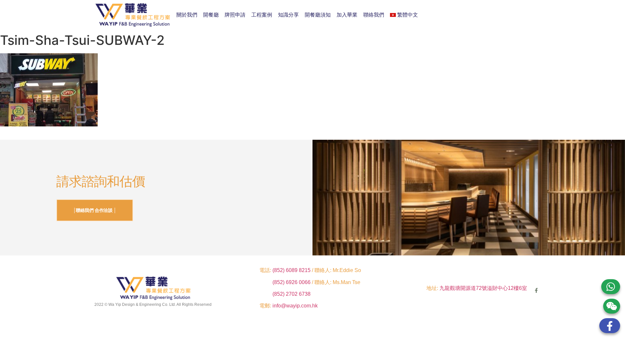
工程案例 (261, 15)
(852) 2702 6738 (291, 294)
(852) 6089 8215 (291, 270)
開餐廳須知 (318, 15)
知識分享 (288, 15)
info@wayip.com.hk (295, 305)
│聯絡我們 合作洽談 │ (95, 210)
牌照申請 (235, 15)
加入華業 (347, 15)
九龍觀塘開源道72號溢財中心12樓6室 (483, 288)
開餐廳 (211, 15)
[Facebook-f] (536, 290)
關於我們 (186, 15)
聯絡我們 (373, 15)
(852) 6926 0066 (292, 282)
